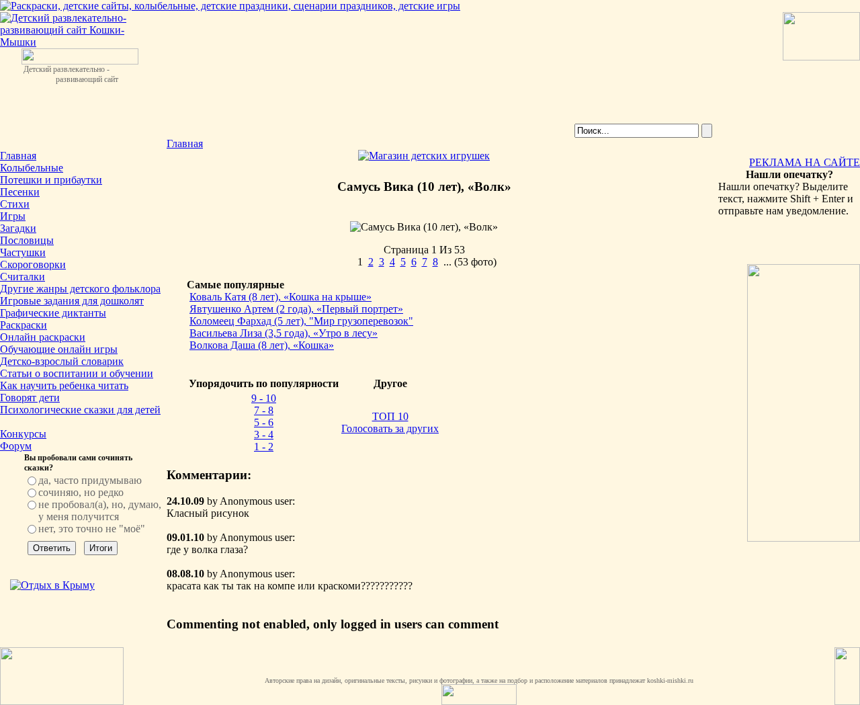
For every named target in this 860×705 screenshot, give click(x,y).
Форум (16, 446)
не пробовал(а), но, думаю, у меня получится (99, 510)
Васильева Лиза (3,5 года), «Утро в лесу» (283, 333)
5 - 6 (263, 422)
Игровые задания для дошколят (72, 300)
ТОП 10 (390, 416)
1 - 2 (263, 446)
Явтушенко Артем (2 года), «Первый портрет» (296, 309)
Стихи (15, 204)
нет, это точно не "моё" (91, 528)
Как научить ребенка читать (64, 385)
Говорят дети (30, 397)
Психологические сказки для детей (80, 409)
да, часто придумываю (90, 480)
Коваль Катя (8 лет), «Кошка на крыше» (280, 296)
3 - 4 (263, 434)
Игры (13, 216)
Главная (18, 155)
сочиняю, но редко (81, 492)
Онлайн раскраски (42, 337)
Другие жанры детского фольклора (80, 288)
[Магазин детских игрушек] (424, 155)
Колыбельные (31, 167)
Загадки (18, 228)
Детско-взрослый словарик (62, 361)
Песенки (20, 192)
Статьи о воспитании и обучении (76, 373)
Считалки (22, 276)
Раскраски (23, 325)
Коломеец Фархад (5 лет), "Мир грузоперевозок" (301, 321)
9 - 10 (263, 398)
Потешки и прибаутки (51, 179)
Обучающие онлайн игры (59, 349)
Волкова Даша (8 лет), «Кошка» (261, 345)
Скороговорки (33, 264)
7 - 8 (263, 410)
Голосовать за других (390, 428)
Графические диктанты (53, 313)
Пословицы (27, 240)
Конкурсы (23, 434)
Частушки (23, 252)
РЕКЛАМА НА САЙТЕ (804, 162)
